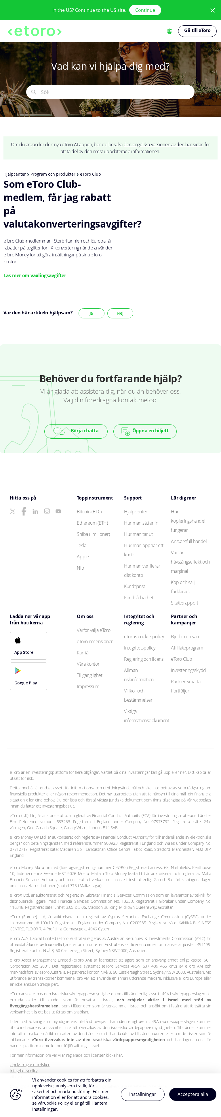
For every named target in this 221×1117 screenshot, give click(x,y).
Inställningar (142, 1094)
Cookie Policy (56, 1103)
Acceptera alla (193, 1094)
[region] (110, 1095)
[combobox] (117, 92)
